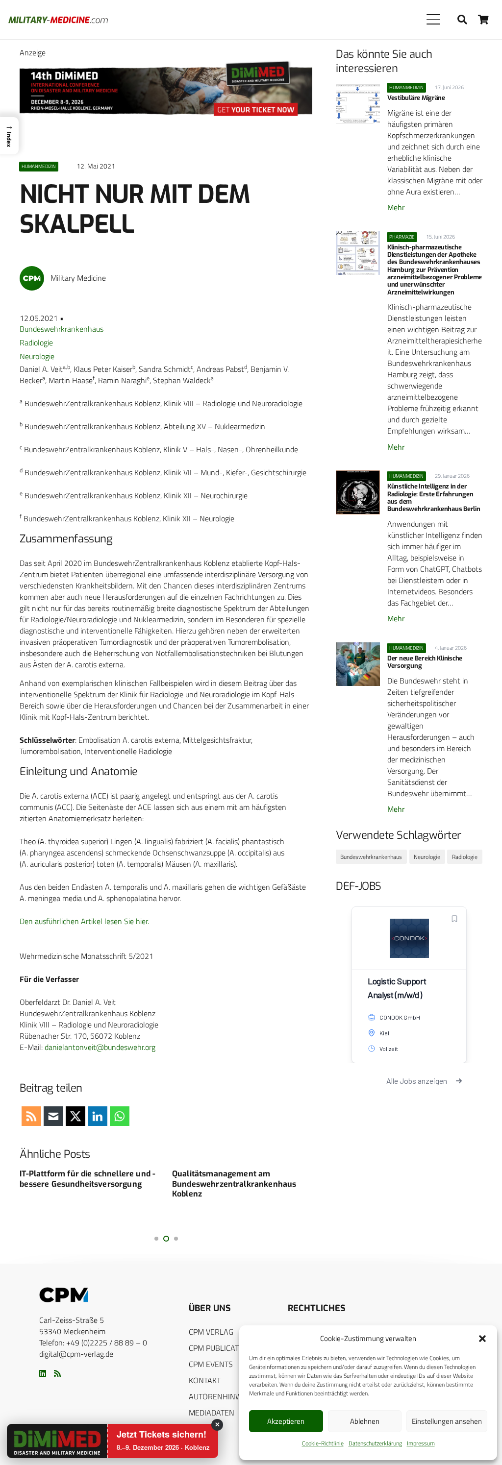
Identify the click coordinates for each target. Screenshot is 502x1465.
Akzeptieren (285, 1421)
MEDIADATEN (211, 1412)
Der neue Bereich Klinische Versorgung (424, 662)
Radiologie (36, 342)
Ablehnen (364, 1421)
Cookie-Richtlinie (323, 1443)
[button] (482, 1338)
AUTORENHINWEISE (223, 1396)
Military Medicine (78, 278)
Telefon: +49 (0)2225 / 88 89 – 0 (93, 1342)
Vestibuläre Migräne (416, 98)
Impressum (421, 1443)
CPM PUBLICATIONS (222, 1348)
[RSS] (57, 1373)
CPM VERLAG (211, 1332)
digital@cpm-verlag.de (76, 1354)
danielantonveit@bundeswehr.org (100, 1047)
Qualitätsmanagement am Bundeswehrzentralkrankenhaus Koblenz (234, 1184)
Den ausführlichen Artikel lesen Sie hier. (84, 921)
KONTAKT (205, 1380)
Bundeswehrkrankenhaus (61, 329)
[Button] (483, 19)
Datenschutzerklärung (375, 1443)
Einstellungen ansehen (447, 1421)
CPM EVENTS (211, 1364)
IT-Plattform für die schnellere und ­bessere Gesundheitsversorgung (87, 1179)
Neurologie (37, 356)
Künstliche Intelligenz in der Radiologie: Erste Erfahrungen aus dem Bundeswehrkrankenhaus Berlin (433, 497)
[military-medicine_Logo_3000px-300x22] (58, 20)
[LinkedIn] (42, 1373)
